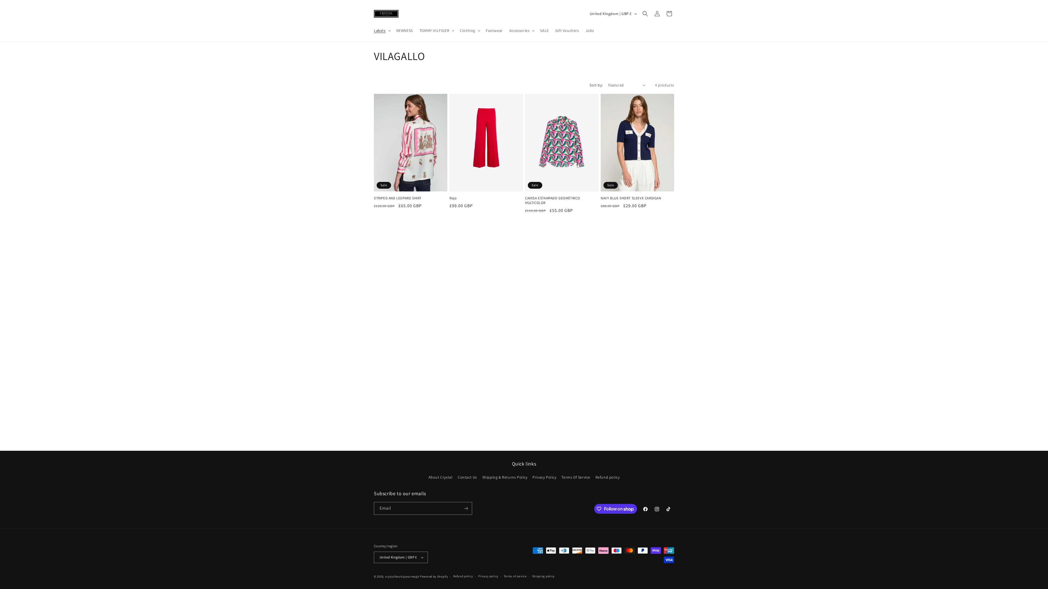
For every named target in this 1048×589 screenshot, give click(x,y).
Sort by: (596, 85)
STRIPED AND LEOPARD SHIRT (398, 198)
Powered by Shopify (434, 576)
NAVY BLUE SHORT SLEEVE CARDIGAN (631, 198)
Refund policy (608, 477)
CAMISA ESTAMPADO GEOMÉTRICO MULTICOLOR (552, 200)
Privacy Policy (544, 477)
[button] (382, 30)
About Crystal (440, 477)
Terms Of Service (575, 477)
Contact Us (467, 477)
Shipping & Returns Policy (505, 477)
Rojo (453, 198)
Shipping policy (543, 576)
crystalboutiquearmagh (402, 576)
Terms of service (515, 576)
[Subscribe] (466, 508)
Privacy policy (488, 576)
